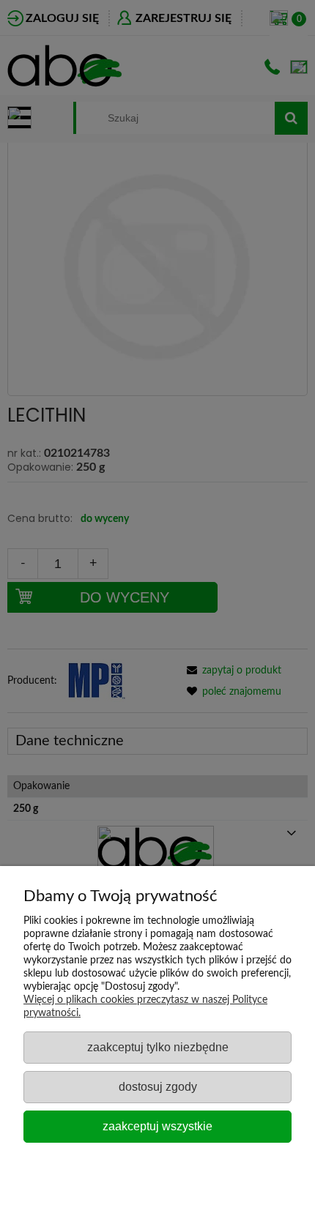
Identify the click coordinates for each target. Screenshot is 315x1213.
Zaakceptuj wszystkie (157, 1125)
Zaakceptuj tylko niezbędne (158, 1046)
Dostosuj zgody (158, 1086)
